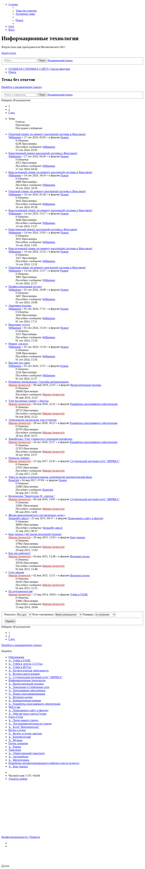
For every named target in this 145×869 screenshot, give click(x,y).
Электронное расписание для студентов (32, 419)
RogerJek (13, 480)
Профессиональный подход (25, 286)
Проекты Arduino (18, 457)
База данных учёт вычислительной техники (34, 534)
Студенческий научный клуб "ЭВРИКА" (95, 461)
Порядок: (89, 614)
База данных (77, 537)
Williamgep (14, 137)
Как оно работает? (19, 553)
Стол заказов (16, 572)
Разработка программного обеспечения (93, 403)
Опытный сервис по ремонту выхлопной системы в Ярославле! (47, 134)
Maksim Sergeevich (19, 384)
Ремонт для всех (18, 343)
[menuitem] (26, 10)
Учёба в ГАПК (79, 594)
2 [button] (9, 109)
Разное (64, 137)
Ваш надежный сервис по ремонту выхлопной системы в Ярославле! (50, 172)
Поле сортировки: (43, 614)
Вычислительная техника (85, 384)
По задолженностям (20, 591)
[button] (11, 112)
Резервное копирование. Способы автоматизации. (38, 381)
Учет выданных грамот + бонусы (28, 400)
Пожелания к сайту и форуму (85, 518)
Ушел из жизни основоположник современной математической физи (50, 477)
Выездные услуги (19, 324)
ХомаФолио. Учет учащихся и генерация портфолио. (40, 438)
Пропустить (8, 53)
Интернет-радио (80, 556)
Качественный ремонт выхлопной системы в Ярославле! (42, 153)
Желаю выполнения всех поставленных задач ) (36, 515)
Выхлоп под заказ (19, 362)
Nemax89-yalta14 (18, 518)
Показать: (10, 614)
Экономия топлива (19, 305)
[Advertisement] (72, 808)
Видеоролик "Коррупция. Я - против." (31, 496)
